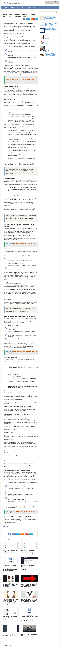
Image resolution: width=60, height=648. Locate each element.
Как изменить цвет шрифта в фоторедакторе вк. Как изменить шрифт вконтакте (51, 30)
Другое (34, 7)
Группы (13, 7)
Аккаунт (24, 7)
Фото (29, 7)
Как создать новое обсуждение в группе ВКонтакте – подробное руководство (50, 48)
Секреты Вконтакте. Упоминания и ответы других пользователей (50, 54)
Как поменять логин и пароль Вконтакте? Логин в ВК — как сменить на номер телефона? (51, 24)
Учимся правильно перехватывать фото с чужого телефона (50, 17)
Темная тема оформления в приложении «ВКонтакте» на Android (51, 36)
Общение (7, 7)
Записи (18, 7)
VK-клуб (7, 2)
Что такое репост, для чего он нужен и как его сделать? (50, 42)
